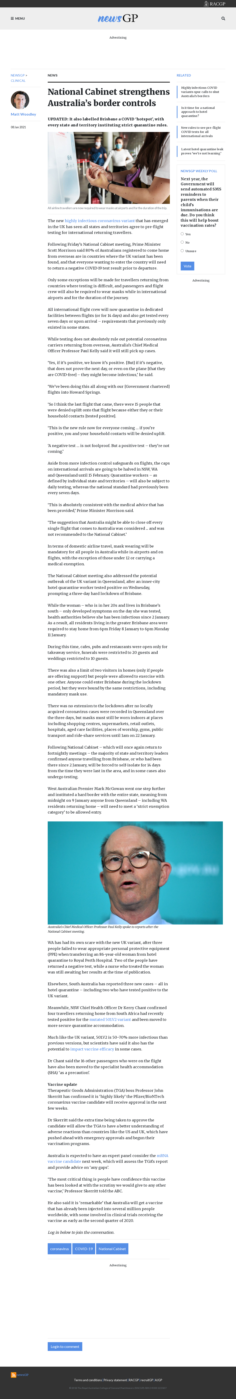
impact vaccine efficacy (92, 1049)
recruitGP (147, 1380)
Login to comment (65, 1346)
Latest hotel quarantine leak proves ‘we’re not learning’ (202, 151)
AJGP (158, 1380)
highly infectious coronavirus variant (100, 220)
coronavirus (59, 1248)
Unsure (191, 251)
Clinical (18, 81)
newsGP (18, 75)
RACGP (134, 1380)
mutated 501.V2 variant (110, 1019)
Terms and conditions (88, 1380)
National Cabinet (112, 1248)
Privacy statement (115, 1380)
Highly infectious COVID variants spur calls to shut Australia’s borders (200, 92)
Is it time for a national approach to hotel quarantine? (198, 112)
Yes (188, 234)
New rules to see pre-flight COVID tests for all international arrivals (201, 132)
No (187, 242)
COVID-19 (84, 1248)
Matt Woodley (23, 114)
